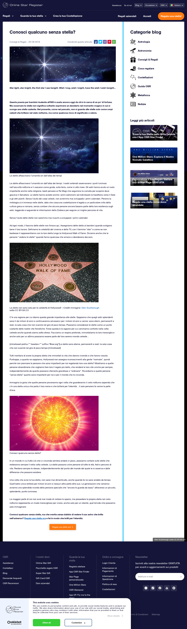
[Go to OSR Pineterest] (174, 588)
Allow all (46, 622)
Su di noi (128, 5)
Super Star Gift (43, 573)
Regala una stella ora (35, 518)
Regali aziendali (127, 16)
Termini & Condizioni (138, 614)
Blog (137, 5)
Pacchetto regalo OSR (47, 568)
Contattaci (8, 568)
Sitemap (156, 614)
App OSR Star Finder (79, 571)
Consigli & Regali (18, 42)
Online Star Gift (43, 563)
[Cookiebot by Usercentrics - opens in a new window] (14, 623)
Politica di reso (109, 584)
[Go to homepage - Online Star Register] (23, 5)
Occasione (150, 5)
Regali (6, 15)
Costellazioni (108, 589)
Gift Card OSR (43, 578)
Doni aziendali (43, 583)
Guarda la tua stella (31, 15)
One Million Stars (77, 584)
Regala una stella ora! (61, 527)
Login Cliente (108, 563)
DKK (163, 5)
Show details (113, 616)
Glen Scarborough (161, 540)
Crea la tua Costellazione (67, 15)
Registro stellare (77, 566)
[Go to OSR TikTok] (153, 588)
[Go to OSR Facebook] (160, 588)
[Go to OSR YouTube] (167, 588)
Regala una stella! (171, 16)
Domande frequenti (12, 578)
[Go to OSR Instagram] (146, 588)
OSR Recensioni (11, 583)
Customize (77, 622)
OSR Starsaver (76, 590)
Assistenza (116, 5)
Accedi (147, 16)
